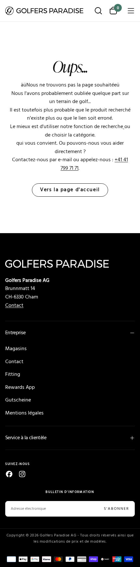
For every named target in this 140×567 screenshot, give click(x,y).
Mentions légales (24, 413)
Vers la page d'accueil (70, 190)
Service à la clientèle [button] (25, 438)
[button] (98, 11)
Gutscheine (18, 400)
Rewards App (20, 387)
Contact (14, 305)
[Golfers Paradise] (70, 263)
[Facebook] (9, 474)
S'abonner (116, 509)
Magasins (16, 349)
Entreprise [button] (15, 333)
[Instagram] (22, 474)
